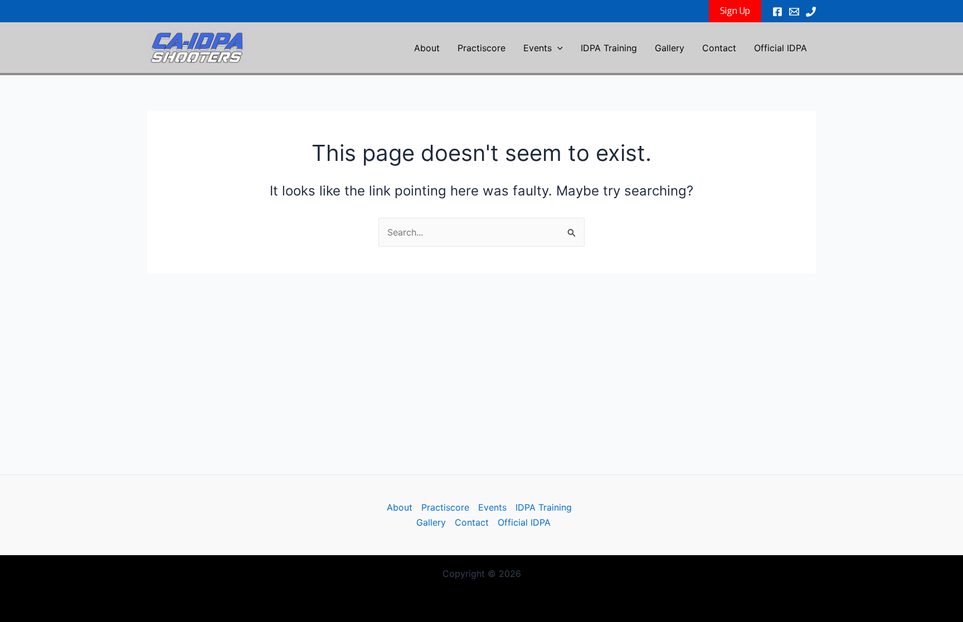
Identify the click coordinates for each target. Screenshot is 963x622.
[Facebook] (777, 12)
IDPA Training (609, 47)
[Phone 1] (811, 12)
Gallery (669, 47)
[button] (735, 11)
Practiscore (481, 47)
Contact (719, 47)
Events (537, 47)
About (427, 47)
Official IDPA (780, 47)
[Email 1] (794, 12)
